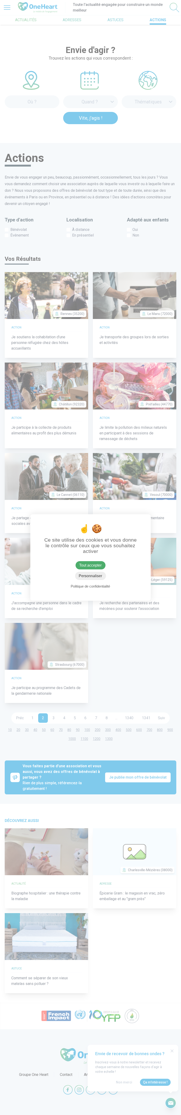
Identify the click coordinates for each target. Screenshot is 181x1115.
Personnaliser (90, 576)
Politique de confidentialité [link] (90, 586)
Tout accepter (90, 565)
